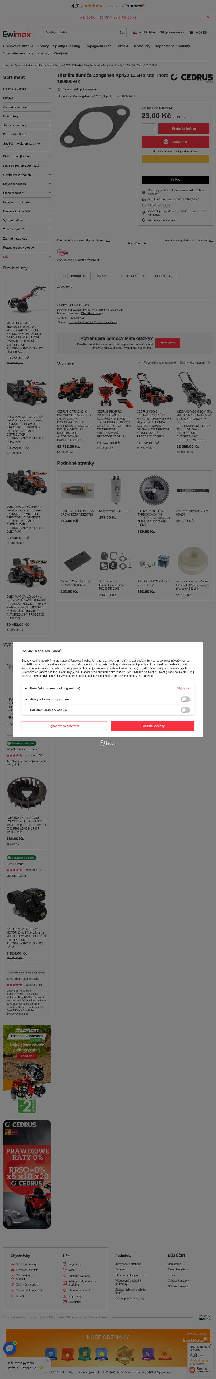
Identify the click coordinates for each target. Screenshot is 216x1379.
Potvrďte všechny (153, 726)
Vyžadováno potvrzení (64, 726)
